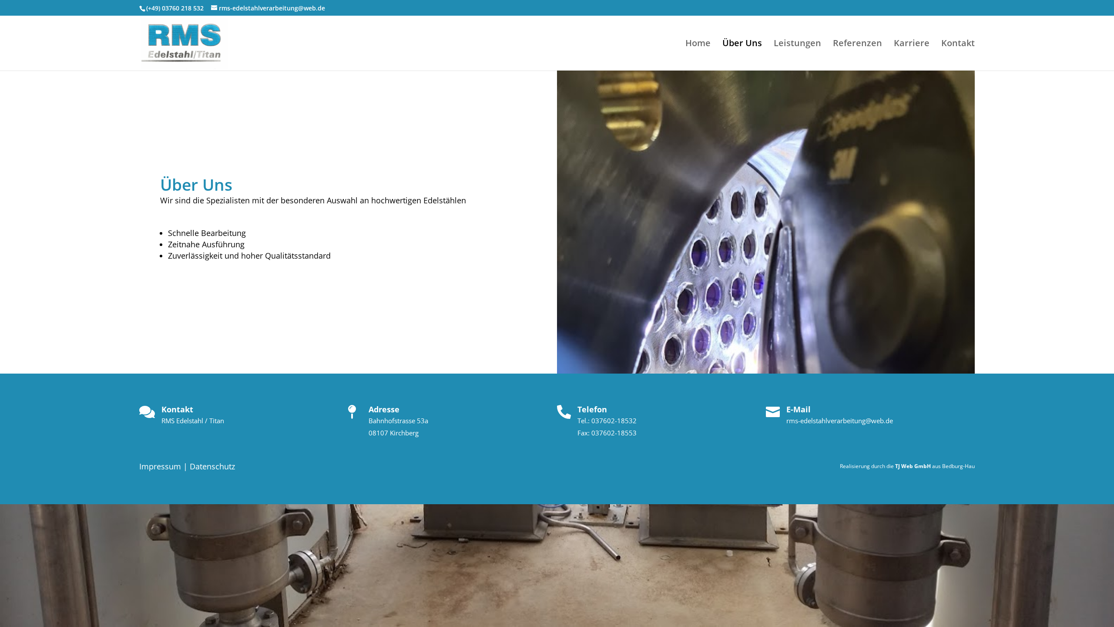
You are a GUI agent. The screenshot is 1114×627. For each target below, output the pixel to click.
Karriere (911, 44)
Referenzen (857, 44)
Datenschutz (212, 466)
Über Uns (742, 44)
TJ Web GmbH (913, 466)
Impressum (160, 466)
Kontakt (958, 44)
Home (698, 44)
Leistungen (797, 44)
